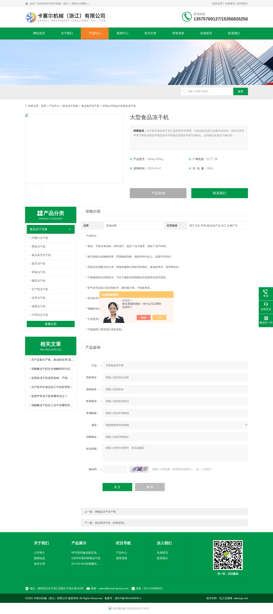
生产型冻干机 (40, 289)
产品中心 (95, 33)
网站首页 (39, 33)
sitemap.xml (241, 598)
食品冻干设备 (70, 105)
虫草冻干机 (39, 297)
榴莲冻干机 (39, 280)
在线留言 (230, 3)
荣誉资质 (178, 33)
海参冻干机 (39, 306)
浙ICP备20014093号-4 (128, 598)
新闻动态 (39, 558)
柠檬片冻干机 (40, 237)
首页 (43, 105)
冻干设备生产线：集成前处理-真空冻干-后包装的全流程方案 (52, 359)
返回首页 (217, 3)
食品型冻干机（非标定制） (110, 522)
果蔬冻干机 (39, 246)
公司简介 (39, 552)
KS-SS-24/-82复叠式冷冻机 (87, 563)
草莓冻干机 (39, 272)
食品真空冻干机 (90, 105)
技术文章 (150, 33)
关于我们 (67, 33)
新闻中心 (123, 33)
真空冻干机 (39, 263)
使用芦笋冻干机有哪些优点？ (49, 396)
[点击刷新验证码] (139, 469)
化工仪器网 (225, 598)
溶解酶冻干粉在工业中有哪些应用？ (52, 405)
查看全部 (51, 323)
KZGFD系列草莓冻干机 (86, 558)
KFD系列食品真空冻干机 (87, 552)
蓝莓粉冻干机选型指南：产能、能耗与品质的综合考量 (52, 377)
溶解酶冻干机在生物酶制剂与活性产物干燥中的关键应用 (52, 368)
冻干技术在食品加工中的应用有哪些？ (52, 387)
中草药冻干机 (40, 314)
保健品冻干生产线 (105, 511)
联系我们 (243, 3)
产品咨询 (158, 193)
